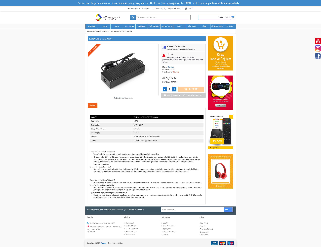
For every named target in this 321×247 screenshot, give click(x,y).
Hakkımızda (130, 223)
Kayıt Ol (228, 209)
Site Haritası (130, 234)
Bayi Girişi (204, 223)
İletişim (165, 234)
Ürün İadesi (204, 235)
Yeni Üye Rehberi (169, 226)
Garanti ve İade (131, 231)
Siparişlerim (167, 229)
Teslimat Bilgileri (132, 226)
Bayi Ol (202, 226)
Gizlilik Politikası (132, 229)
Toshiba (171, 67)
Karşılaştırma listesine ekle (194, 95)
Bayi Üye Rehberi (206, 229)
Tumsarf (104, 243)
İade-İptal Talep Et (169, 231)
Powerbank (91, 232)
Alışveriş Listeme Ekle (173, 95)
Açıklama (93, 105)
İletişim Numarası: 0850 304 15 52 (102, 223)
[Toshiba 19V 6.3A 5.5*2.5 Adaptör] (123, 70)
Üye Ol (165, 223)
